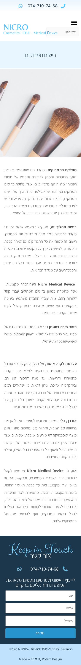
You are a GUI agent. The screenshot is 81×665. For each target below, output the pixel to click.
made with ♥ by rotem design (40, 659)
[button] (74, 23)
